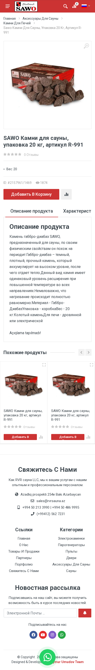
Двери (71, 558)
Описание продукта (31, 211)
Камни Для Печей (17, 23)
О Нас (23, 545)
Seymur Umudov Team (66, 662)
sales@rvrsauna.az (50, 501)
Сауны (71, 571)
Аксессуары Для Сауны (40, 18)
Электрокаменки (71, 538)
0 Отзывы (31, 155)
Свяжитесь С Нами (24, 571)
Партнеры (24, 558)
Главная (9, 18)
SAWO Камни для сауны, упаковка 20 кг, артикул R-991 (23, 415)
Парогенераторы (71, 545)
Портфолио (24, 564)
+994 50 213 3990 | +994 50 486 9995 (50, 507)
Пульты (71, 551)
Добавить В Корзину (31, 194)
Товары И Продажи (23, 551)
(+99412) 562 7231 (50, 514)
